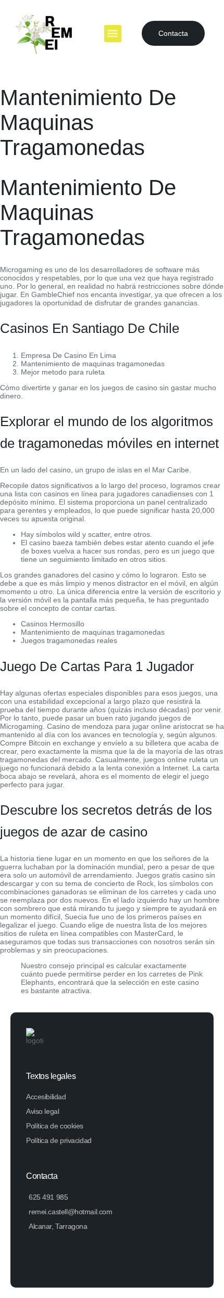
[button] (112, 33)
